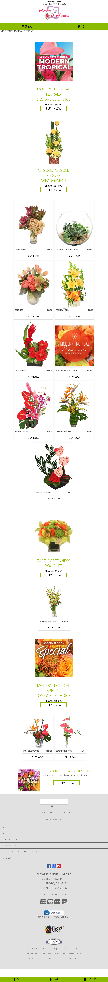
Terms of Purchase (55, 958)
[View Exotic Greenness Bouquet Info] (54, 531)
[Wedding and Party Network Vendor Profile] (54, 944)
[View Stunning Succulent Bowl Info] (74, 224)
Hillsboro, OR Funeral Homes (39, 949)
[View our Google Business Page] (54, 867)
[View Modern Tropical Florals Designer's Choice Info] (54, 61)
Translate (62, 4)
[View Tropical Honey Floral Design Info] (74, 285)
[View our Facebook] (49, 867)
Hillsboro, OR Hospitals (71, 949)
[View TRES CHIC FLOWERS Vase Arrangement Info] (74, 406)
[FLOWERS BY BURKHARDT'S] (54, 19)
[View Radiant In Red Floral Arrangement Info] (33, 345)
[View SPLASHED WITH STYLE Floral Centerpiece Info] (54, 467)
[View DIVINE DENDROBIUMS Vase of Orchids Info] (54, 602)
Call (18, 979)
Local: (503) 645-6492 (54, 888)
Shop (29, 26)
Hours (91, 979)
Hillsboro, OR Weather (39, 953)
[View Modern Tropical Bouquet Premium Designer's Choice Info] (74, 345)
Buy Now (53, 108)
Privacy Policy (35, 958)
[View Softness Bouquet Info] (33, 285)
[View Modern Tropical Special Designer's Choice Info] (54, 658)
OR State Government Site (67, 953)
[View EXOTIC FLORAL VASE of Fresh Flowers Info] (38, 732)
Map (55, 979)
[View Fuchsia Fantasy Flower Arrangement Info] (33, 406)
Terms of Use (74, 958)
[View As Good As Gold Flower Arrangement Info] (54, 142)
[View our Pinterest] (59, 867)
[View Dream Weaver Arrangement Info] (33, 224)
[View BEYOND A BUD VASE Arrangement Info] (70, 732)
